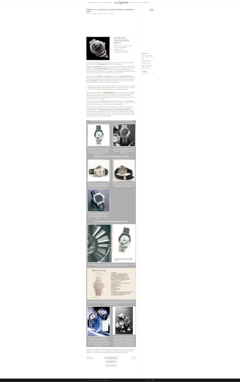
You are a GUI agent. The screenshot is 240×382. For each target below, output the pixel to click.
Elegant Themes (95, 380)
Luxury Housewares (134, 2)
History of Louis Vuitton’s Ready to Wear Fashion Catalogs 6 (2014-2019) (147, 62)
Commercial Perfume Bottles (94, 2)
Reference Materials (144, 2)
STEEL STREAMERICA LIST (111, 358)
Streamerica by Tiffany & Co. (109, 13)
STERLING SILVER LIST (111, 365)
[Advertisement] (111, 24)
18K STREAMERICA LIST (111, 361)
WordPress (107, 380)
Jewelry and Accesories (107, 2)
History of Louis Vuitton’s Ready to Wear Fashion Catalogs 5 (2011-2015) (147, 67)
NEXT (134, 358)
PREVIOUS (89, 358)
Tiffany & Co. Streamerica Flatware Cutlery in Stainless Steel (147, 57)
